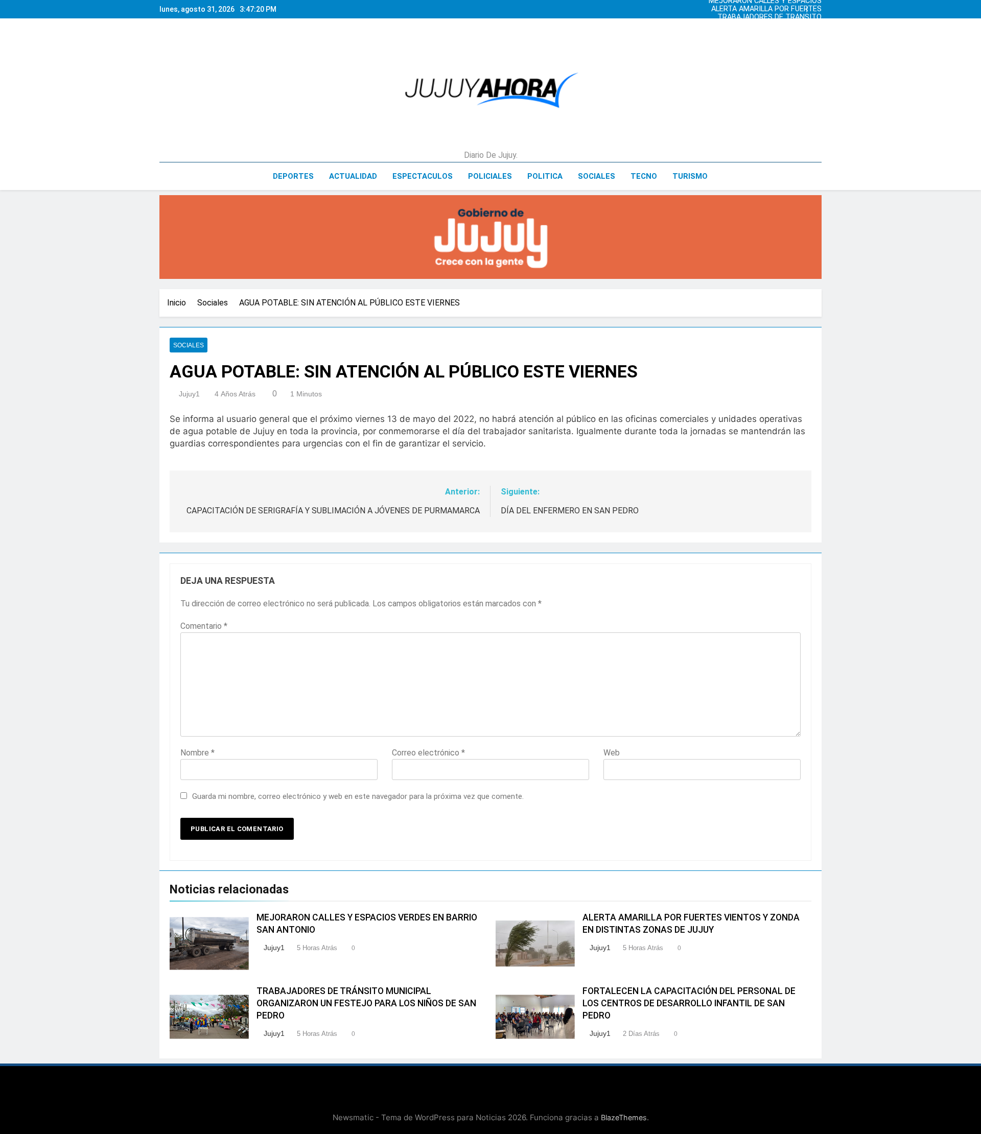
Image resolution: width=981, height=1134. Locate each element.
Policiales (490, 176)
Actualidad (353, 176)
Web (611, 753)
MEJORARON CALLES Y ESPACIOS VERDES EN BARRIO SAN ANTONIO (764, 34)
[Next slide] (816, 6)
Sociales (596, 176)
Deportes (293, 176)
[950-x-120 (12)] (490, 237)
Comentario (203, 626)
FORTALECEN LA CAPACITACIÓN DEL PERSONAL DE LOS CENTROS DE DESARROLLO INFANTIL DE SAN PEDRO (689, 1003)
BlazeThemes (624, 1117)
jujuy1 (189, 394)
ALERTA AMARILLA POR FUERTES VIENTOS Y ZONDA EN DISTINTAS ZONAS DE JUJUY (765, 9)
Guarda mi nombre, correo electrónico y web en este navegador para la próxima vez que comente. (358, 796)
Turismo (690, 176)
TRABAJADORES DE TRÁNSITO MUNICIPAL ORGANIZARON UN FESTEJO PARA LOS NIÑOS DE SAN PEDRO (763, 17)
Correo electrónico (428, 753)
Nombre (197, 753)
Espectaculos (422, 176)
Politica (545, 176)
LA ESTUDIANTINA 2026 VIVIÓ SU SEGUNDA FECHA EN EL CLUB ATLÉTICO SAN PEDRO (766, 25)
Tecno (643, 176)
